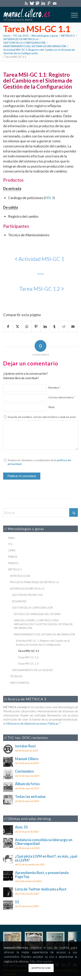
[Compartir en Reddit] (63, 326)
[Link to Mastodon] (37, 3)
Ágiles (11, 537)
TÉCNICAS (16, 676)
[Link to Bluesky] (32, 3)
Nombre (54, 387)
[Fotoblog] (75, 941)
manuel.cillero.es (16, 947)
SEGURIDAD (19, 601)
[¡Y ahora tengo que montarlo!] (55, 941)
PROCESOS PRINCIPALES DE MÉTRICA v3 (34, 582)
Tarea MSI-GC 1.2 (28, 657)
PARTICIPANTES (19, 682)
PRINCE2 (13, 563)
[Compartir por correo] (72, 326)
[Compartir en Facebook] (8, 326)
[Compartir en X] (17, 326)
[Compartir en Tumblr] (54, 326)
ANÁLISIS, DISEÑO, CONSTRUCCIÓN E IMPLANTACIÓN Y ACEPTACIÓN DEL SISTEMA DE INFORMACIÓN (43, 624)
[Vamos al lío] (34, 941)
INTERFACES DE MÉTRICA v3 (27, 588)
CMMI (11, 550)
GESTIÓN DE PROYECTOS (27, 594)
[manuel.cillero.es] (33, 15)
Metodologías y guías (26, 529)
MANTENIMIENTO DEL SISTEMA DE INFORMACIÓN (44, 634)
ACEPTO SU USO (41, 967)
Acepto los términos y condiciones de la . (39, 462)
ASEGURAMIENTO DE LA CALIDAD (32, 670)
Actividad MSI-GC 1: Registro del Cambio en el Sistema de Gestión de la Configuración (42, 642)
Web (51, 407)
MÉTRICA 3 (15, 569)
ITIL (10, 544)
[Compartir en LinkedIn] (45, 326)
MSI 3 (49, 198)
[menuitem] (72, 15)
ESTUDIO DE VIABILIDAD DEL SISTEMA (37, 614)
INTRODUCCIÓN (20, 575)
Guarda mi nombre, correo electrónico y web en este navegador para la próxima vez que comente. (42, 418)
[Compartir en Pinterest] (35, 326)
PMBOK (12, 556)
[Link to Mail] (54, 3)
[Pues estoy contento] (12, 941)
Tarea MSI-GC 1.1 (36, 29)
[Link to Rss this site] (26, 3)
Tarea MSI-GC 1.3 (28, 663)
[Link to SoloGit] (49, 3)
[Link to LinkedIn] (43, 3)
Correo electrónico (61, 397)
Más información (41, 961)
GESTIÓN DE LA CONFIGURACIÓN (32, 607)
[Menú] (72, 15)
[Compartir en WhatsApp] (26, 326)
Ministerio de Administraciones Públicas (32, 723)
